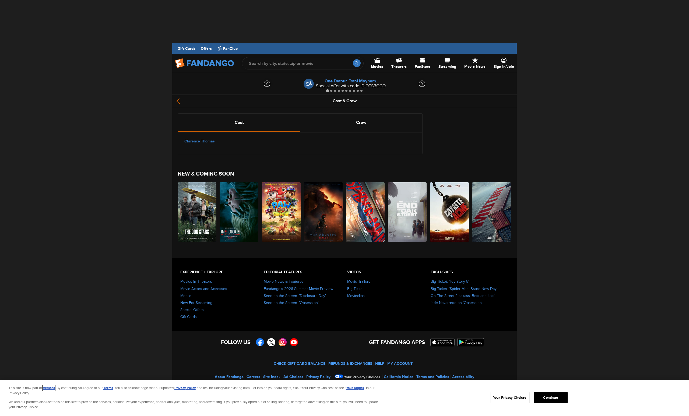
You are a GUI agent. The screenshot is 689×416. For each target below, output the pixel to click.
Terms (108, 387)
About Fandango (229, 376)
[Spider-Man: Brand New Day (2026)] (365, 212)
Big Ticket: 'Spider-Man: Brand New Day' (464, 288)
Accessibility (463, 376)
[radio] (239, 122)
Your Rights (355, 387)
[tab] (327, 90)
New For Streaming (196, 302)
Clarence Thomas (199, 141)
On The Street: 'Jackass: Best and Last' (463, 295)
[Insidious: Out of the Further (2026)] (239, 212)
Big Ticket (355, 288)
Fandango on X (271, 342)
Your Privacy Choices (362, 377)
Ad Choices (293, 376)
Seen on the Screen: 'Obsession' (291, 302)
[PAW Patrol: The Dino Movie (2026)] (281, 212)
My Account (400, 363)
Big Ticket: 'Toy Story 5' (450, 281)
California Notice (398, 376)
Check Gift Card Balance (299, 363)
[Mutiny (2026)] (491, 212)
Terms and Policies (432, 376)
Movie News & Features (284, 281)
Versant (49, 387)
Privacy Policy (318, 376)
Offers (206, 48)
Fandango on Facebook (260, 342)
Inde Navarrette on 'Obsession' (457, 302)
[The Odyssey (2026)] (323, 212)
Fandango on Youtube (294, 342)
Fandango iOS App (442, 342)
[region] (344, 398)
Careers (253, 376)
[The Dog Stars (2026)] (197, 212)
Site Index (271, 376)
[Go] (357, 63)
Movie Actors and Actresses (203, 288)
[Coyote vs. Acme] (449, 212)
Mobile (185, 295)
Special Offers (192, 309)
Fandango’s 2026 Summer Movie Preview (298, 288)
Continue (550, 397)
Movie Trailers (358, 281)
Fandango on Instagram (283, 342)
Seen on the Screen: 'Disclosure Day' (295, 295)
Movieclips (356, 295)
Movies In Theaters (196, 281)
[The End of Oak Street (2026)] (407, 212)
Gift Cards (186, 48)
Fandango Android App (470, 342)
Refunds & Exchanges (350, 363)
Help (379, 363)
